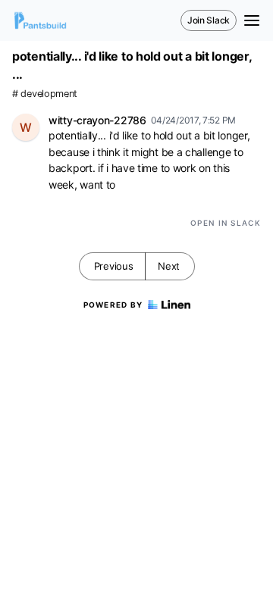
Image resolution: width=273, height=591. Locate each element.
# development (44, 93)
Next (169, 266)
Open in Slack (225, 222)
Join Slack (208, 20)
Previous (113, 266)
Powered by (113, 304)
